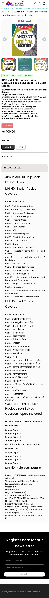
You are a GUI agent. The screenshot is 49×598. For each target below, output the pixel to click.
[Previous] (5, 39)
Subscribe (24, 574)
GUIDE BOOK (7, 8)
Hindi (21, 147)
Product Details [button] (12, 167)
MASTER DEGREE (22, 8)
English (7, 147)
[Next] (44, 39)
